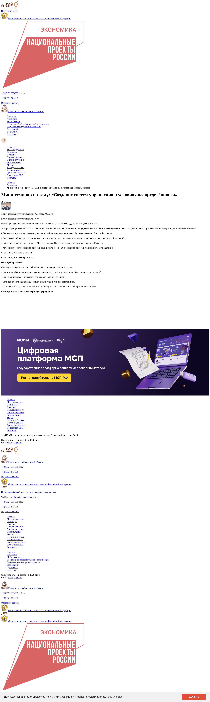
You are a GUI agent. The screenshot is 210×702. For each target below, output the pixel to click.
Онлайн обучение (15, 160)
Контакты (11, 178)
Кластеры (11, 134)
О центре (11, 116)
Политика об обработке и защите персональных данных (28, 492)
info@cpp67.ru (15, 442)
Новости (11, 154)
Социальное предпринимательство (24, 126)
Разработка (19, 497)
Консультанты (14, 162)
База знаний (13, 129)
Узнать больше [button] (114, 697)
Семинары (12, 152)
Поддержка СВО (15, 175)
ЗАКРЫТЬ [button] (194, 697)
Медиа (10, 165)
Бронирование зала (16, 172)
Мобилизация (13, 121)
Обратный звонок (10, 103)
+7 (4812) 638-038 (9, 93)
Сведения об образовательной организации (28, 124)
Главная (11, 147)
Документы (12, 132)
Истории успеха (15, 170)
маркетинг (32, 497)
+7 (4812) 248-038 (9, 98)
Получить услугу (9, 11)
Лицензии (12, 119)
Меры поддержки (15, 149)
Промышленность (15, 157)
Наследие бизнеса (15, 167)
